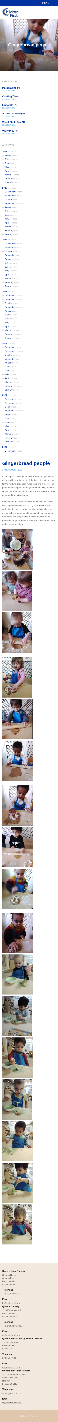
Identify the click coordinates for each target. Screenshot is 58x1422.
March (12, 175)
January (13, 182)
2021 (9, 395)
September (14, 203)
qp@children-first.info (12, 1367)
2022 (8, 343)
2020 (8, 447)
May (11, 167)
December (13, 192)
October (13, 199)
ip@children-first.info (12, 1402)
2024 (9, 239)
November (13, 195)
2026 (9, 151)
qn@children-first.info (12, 1335)
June (11, 163)
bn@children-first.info (12, 1303)
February (13, 178)
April (11, 171)
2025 (9, 188)
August (12, 155)
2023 (9, 291)
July (11, 159)
